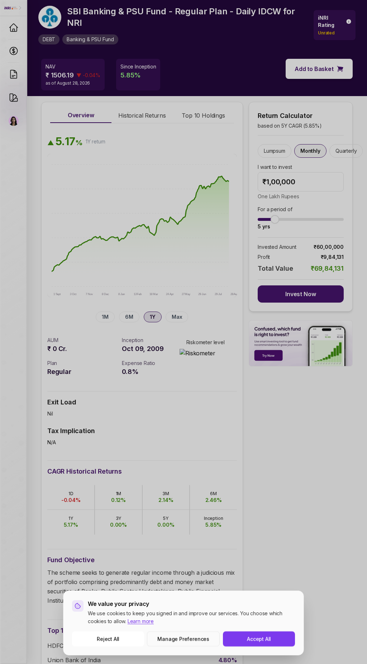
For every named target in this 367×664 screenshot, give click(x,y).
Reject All (108, 639)
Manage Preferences (184, 639)
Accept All (259, 639)
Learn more (141, 621)
